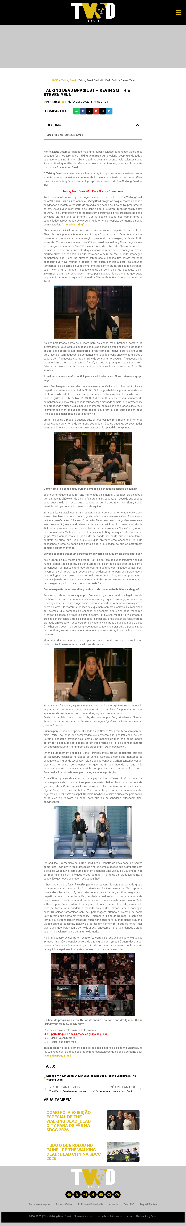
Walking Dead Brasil (59, 1055)
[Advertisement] (93, 46)
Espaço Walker (64, 1204)
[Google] (117, 1194)
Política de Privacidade (90, 1204)
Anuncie (113, 1204)
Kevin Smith (67, 1075)
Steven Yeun (82, 1075)
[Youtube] (101, 1194)
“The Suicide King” (73, 224)
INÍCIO (55, 80)
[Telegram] (109, 1194)
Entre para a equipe (39, 1204)
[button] (76, 111)
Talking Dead (68, 80)
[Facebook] (69, 1194)
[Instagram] (85, 1194)
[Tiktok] (93, 1194)
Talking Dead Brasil (118, 1075)
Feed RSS (129, 1204)
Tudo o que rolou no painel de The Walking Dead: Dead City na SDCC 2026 (73, 1152)
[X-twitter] (77, 1194)
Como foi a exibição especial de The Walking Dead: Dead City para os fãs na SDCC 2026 (68, 1121)
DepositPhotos (148, 1204)
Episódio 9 (52, 1075)
